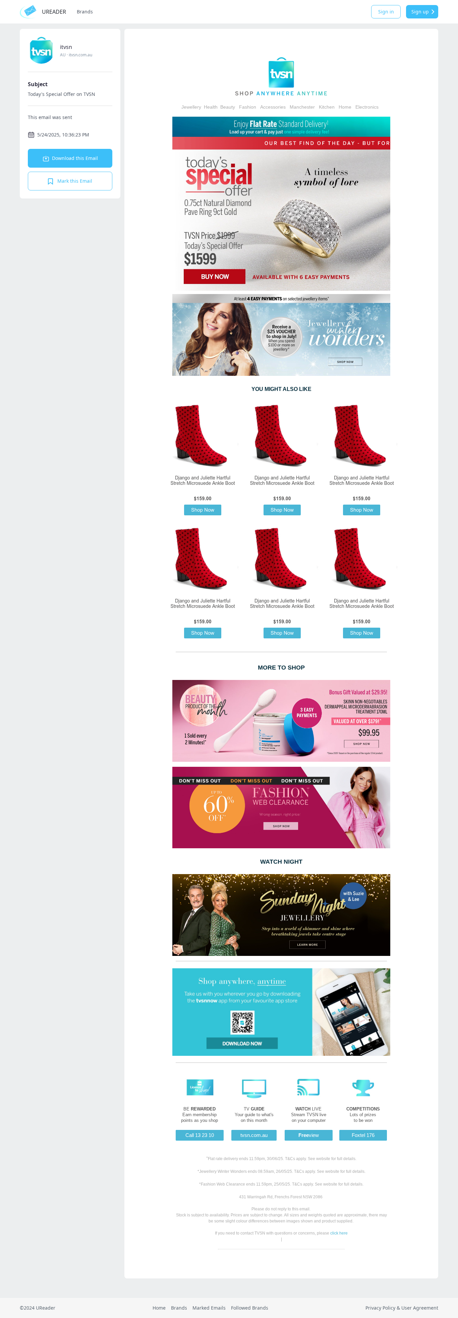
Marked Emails (209, 1308)
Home (159, 1308)
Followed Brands (249, 1308)
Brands (85, 11)
